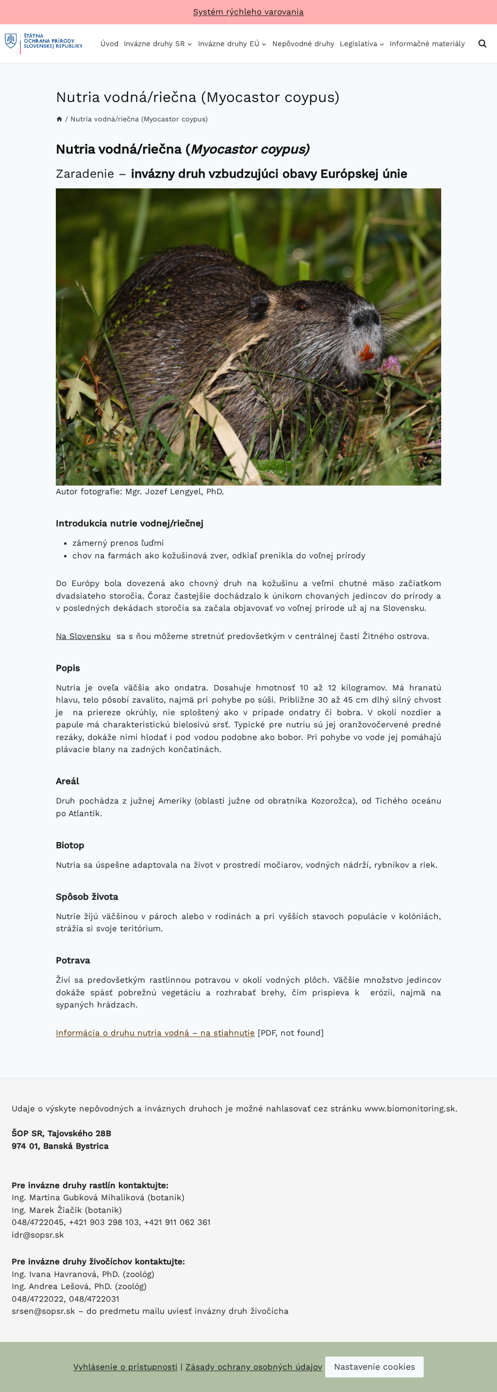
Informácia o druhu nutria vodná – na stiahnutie (155, 1033)
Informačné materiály (427, 43)
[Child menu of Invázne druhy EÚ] (232, 43)
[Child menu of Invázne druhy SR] (158, 43)
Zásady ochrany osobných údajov (253, 1367)
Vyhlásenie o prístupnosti (125, 1367)
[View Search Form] (482, 43)
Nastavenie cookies (374, 1366)
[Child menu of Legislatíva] (362, 43)
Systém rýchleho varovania (248, 12)
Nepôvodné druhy (303, 43)
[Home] (59, 119)
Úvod (109, 43)
